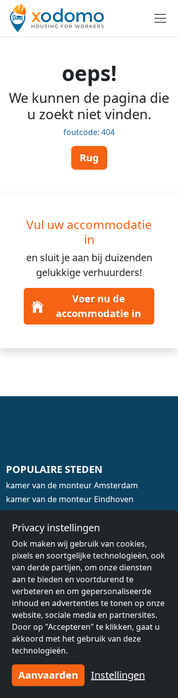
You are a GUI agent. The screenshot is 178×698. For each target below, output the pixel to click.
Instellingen (118, 675)
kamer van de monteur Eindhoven (70, 499)
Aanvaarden (48, 675)
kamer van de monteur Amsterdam (72, 485)
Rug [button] (89, 157)
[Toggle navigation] (160, 18)
